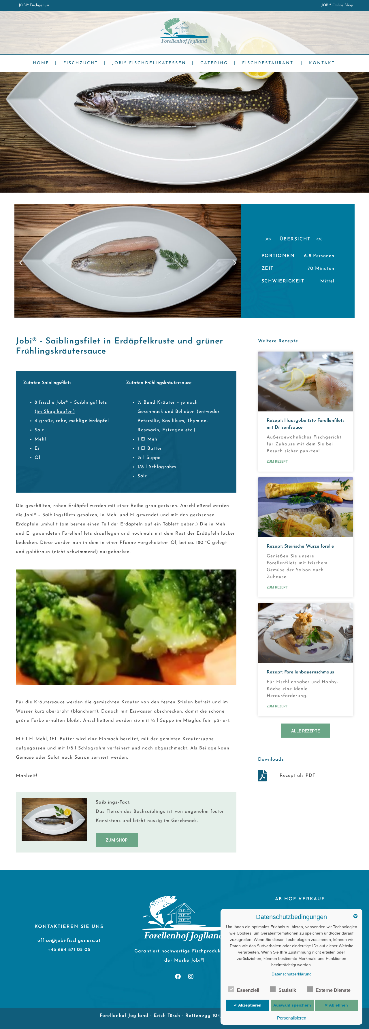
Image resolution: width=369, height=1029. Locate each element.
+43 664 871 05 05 (69, 950)
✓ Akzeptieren (247, 1005)
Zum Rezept (277, 462)
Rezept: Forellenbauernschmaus (300, 672)
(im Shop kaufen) (55, 411)
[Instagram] (191, 976)
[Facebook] (178, 976)
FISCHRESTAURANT (267, 63)
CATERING (214, 63)
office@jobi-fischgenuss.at (69, 940)
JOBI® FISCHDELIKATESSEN (149, 63)
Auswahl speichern (292, 1005)
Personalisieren (291, 1017)
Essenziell (248, 990)
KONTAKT (322, 63)
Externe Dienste (333, 990)
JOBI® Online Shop (337, 5)
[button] (21, 262)
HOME (41, 63)
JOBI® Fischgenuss (34, 5)
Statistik (287, 990)
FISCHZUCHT (80, 63)
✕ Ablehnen (336, 1005)
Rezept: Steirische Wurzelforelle (300, 546)
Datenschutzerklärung (292, 974)
